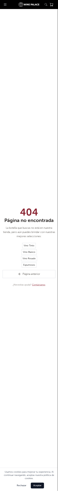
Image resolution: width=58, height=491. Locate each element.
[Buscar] (46, 4)
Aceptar (37, 485)
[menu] (5, 4)
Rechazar (21, 485)
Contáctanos (38, 285)
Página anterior (31, 274)
